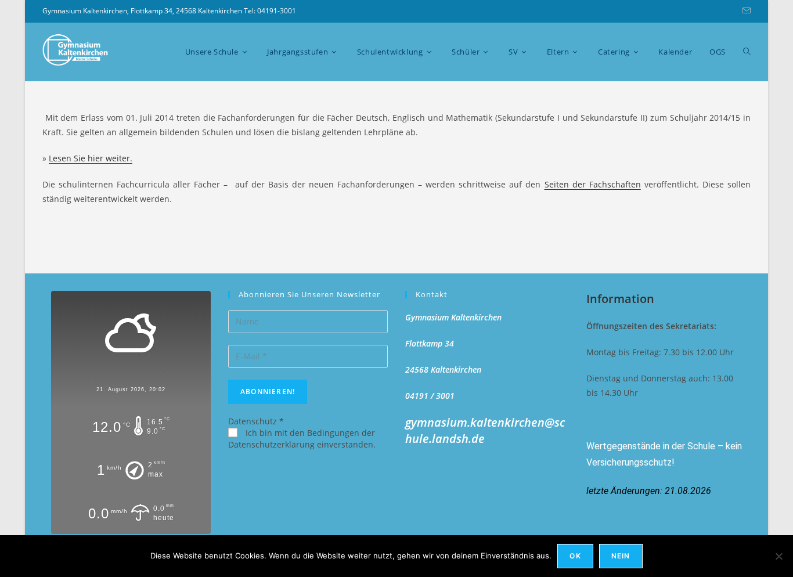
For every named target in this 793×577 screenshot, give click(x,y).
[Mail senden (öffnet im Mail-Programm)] (745, 11)
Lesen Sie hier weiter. (90, 158)
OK (575, 555)
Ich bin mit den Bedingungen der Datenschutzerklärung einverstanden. (302, 438)
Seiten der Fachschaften (593, 184)
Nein (620, 555)
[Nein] (778, 556)
